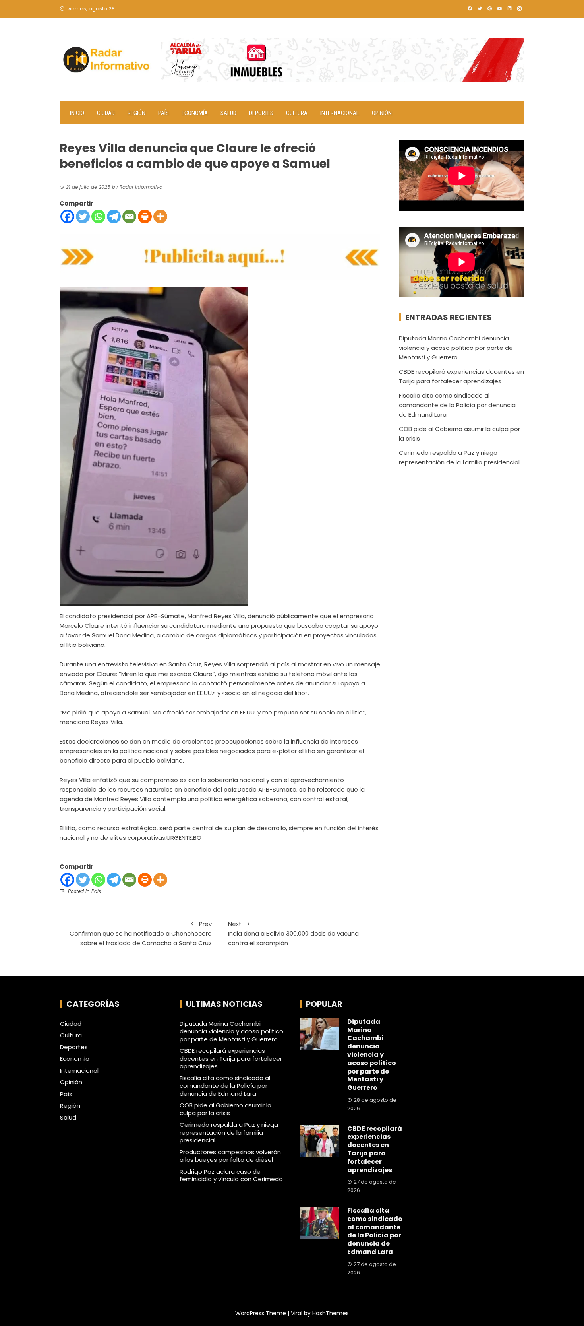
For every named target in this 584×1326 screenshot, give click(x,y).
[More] (160, 216)
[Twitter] (83, 216)
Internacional (339, 112)
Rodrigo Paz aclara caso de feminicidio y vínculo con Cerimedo (231, 1175)
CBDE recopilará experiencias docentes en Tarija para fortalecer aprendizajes (231, 1058)
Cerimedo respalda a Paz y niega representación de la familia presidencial (229, 1132)
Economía (195, 112)
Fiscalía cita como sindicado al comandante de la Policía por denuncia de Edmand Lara (457, 405)
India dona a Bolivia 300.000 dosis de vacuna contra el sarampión (293, 933)
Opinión (382, 112)
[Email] (129, 216)
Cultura (296, 112)
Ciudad (106, 112)
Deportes (261, 112)
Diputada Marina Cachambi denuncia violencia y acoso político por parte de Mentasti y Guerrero (456, 347)
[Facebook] (67, 216)
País (163, 112)
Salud (228, 112)
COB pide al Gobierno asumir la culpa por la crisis (225, 1109)
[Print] (145, 216)
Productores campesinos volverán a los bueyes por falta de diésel (230, 1156)
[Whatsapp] (98, 216)
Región (136, 112)
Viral (296, 1313)
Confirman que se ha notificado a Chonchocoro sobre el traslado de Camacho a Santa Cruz (141, 933)
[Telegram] (114, 216)
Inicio (77, 112)
